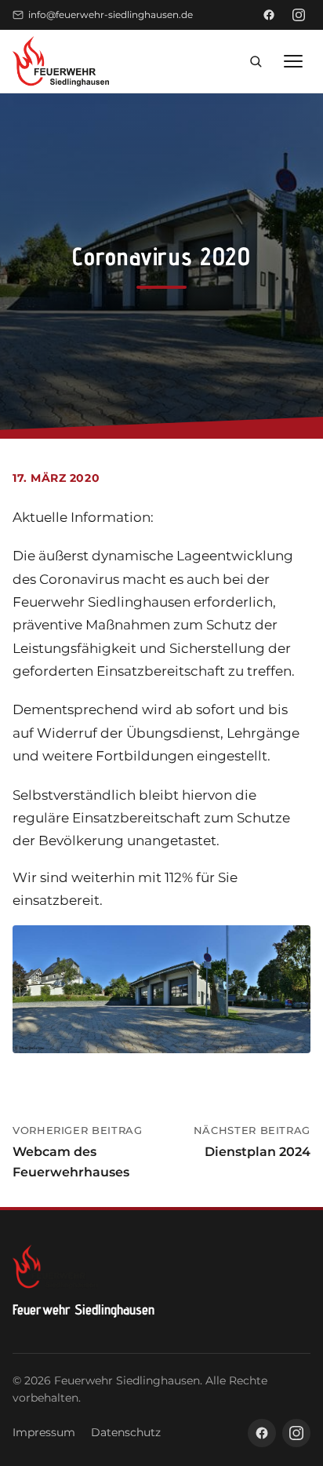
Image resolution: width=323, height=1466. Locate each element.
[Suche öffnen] (255, 61)
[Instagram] (298, 15)
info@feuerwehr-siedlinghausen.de (110, 14)
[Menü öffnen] (293, 61)
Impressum (44, 1432)
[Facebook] (269, 15)
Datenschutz (126, 1432)
